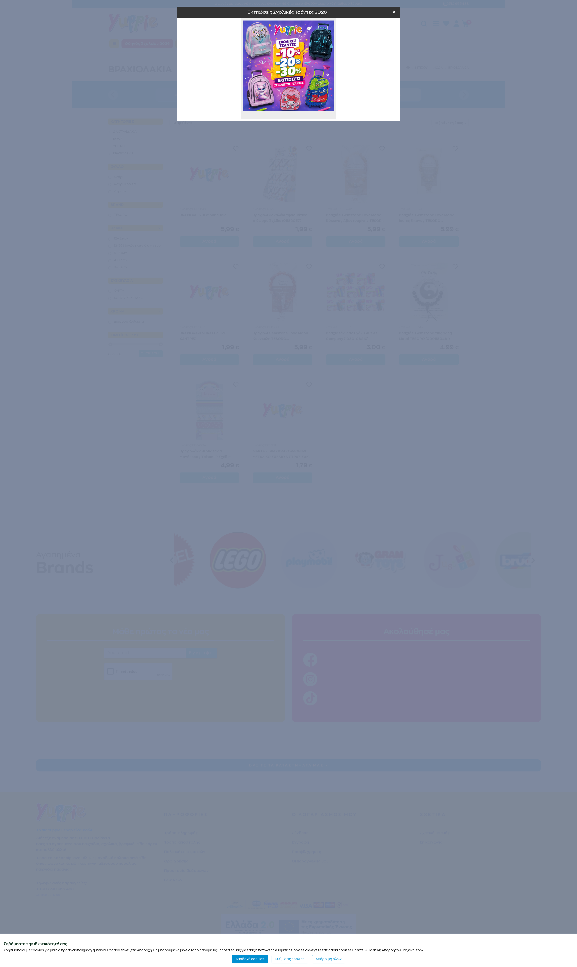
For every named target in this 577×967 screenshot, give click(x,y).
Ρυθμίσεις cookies (290, 958)
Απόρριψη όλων (328, 958)
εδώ (419, 950)
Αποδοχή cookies (250, 958)
